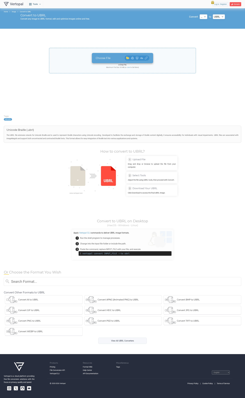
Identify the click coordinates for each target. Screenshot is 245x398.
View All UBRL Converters (122, 341)
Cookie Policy (207, 383)
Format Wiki (87, 367)
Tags (118, 367)
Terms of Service (223, 383)
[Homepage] (19, 367)
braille (8, 119)
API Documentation (90, 373)
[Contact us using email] (29, 388)
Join (128, 67)
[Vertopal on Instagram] (9, 388)
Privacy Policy (192, 383)
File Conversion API (57, 370)
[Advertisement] (122, 38)
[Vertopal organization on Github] (22, 388)
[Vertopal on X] (16, 388)
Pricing (52, 367)
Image (14, 12)
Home (6, 12)
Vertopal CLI (55, 373)
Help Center (87, 370)
